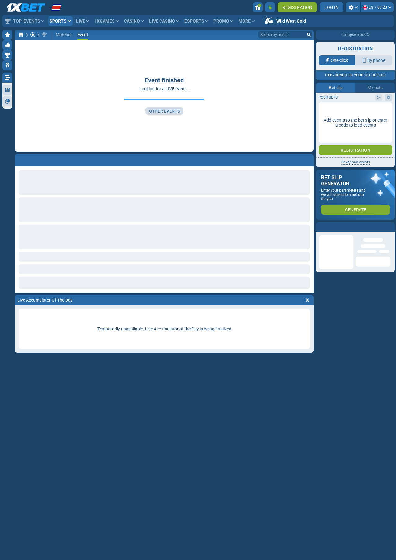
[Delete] (307, 300)
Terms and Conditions (358, 122)
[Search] (308, 34)
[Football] (33, 35)
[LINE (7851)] (21, 35)
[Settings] (353, 7)
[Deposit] (270, 7)
